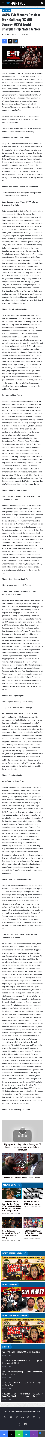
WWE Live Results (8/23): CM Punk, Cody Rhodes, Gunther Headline (22, 1372)
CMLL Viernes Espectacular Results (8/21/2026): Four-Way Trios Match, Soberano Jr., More (22, 1394)
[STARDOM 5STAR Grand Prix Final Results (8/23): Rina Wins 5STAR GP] (33, 1222)
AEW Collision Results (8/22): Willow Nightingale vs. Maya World (22, 1383)
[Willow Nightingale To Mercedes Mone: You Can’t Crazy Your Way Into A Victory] (12, 1222)
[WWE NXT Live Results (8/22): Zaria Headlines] (33, 1193)
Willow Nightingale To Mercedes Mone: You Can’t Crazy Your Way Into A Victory (11, 1234)
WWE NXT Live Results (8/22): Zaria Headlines (32, 1202)
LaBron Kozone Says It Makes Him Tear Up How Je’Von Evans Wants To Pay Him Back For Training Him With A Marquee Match (11, 1206)
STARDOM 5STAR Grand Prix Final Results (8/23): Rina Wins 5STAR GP (33, 1233)
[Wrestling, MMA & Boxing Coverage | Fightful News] (15, 3)
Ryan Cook (7, 34)
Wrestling (6, 10)
